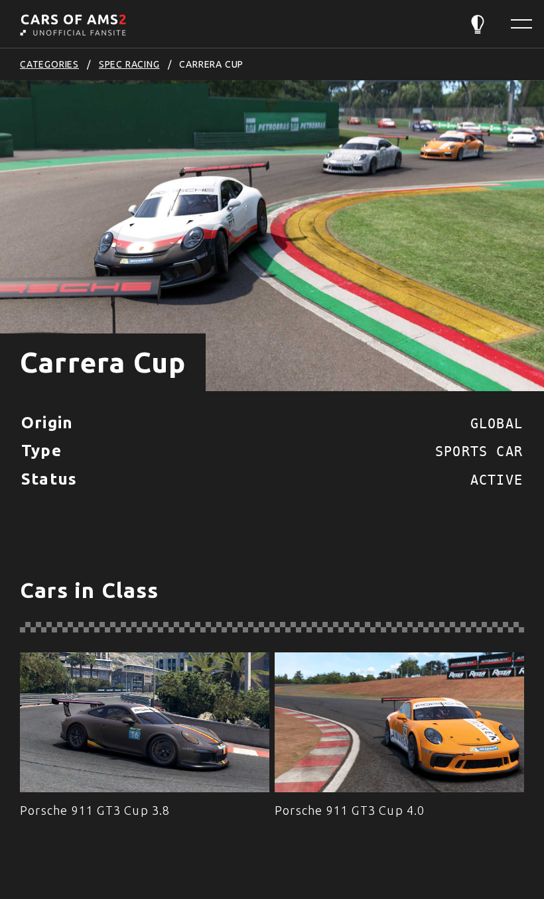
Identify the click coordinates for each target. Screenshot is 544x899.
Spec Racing (129, 64)
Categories (49, 64)
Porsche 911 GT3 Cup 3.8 (95, 810)
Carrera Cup (211, 64)
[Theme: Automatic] (477, 24)
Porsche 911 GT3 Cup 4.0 (350, 810)
